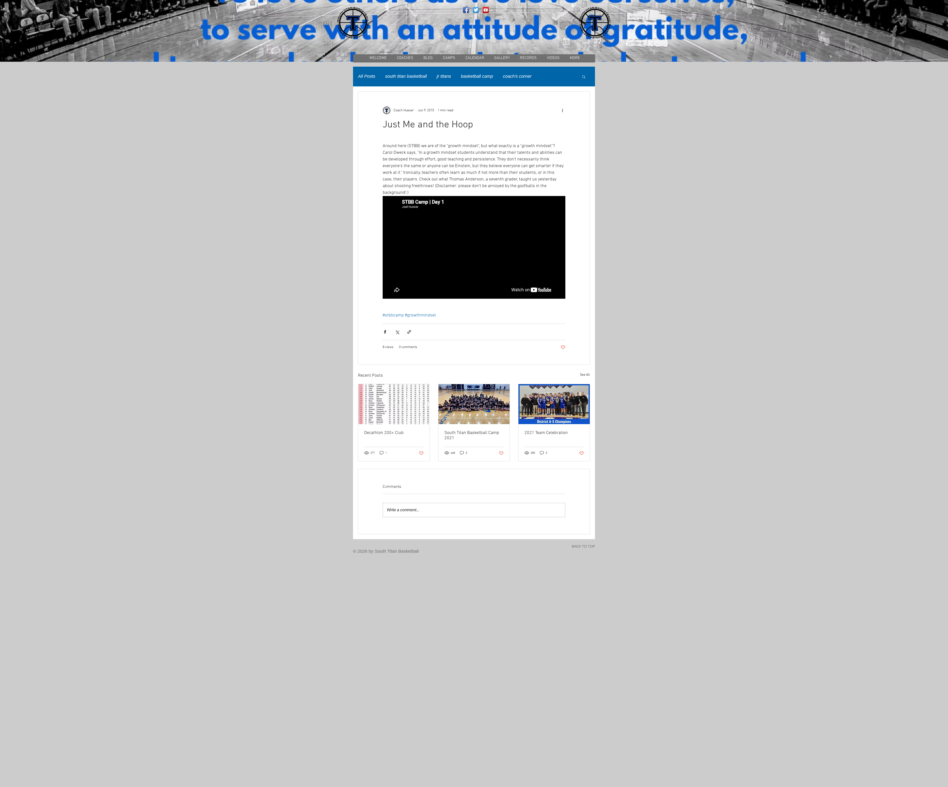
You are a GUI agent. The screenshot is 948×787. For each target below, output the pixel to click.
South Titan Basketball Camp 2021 (471, 435)
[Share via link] (409, 332)
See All (585, 375)
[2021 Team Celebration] (554, 404)
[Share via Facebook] (385, 332)
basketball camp (477, 76)
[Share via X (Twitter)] (397, 332)
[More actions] (562, 110)
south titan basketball (406, 76)
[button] (583, 77)
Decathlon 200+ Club (384, 432)
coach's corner (517, 76)
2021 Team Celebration (546, 432)
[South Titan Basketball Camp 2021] (474, 404)
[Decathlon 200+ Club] (394, 404)
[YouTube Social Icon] (486, 10)
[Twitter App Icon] (476, 10)
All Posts (366, 76)
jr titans (444, 76)
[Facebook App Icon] (466, 10)
